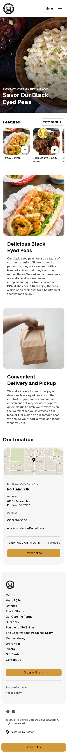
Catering (11, 606)
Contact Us (13, 660)
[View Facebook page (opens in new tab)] (8, 711)
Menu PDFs (13, 600)
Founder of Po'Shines (20, 627)
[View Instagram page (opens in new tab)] (13, 711)
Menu (49, 8)
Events (10, 649)
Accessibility (14, 692)
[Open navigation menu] (60, 8)
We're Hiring (14, 644)
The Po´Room (15, 611)
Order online (33, 553)
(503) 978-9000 (17, 521)
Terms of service (16, 687)
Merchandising (15, 638)
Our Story (12, 622)
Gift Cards (13, 654)
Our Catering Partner (20, 617)
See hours (54, 542)
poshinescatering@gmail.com (25, 529)
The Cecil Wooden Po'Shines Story (29, 633)
